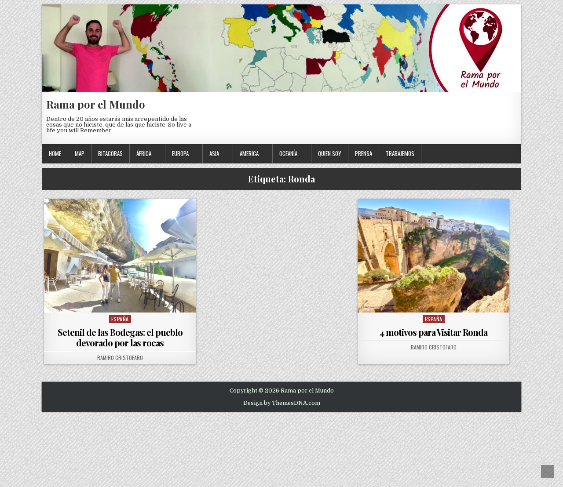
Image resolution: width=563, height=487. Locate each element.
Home (55, 153)
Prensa (363, 153)
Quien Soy (329, 153)
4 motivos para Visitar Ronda (433, 332)
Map (79, 153)
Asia (214, 153)
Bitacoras (110, 153)
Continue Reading (122, 301)
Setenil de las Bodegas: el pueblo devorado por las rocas (120, 337)
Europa (180, 153)
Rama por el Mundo (95, 104)
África (143, 153)
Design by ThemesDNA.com (281, 403)
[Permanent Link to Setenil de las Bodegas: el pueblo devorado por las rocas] (120, 256)
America (249, 153)
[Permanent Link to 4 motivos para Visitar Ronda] (434, 256)
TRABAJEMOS (400, 153)
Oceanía (288, 153)
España (120, 319)
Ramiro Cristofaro (120, 357)
